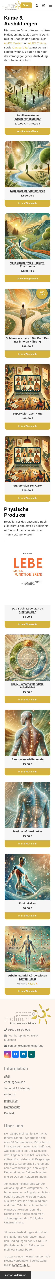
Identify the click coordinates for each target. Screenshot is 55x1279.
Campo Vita (20, 47)
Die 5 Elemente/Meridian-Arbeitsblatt (27, 685)
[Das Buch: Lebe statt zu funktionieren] (27, 572)
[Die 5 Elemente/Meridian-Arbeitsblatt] (27, 657)
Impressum (11, 1100)
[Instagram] (7, 1054)
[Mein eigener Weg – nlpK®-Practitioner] (27, 236)
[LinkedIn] (23, 1054)
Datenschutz (12, 1107)
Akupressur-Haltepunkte (28, 759)
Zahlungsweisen (14, 1082)
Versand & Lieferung (17, 1088)
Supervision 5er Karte (27, 485)
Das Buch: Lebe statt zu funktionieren (27, 610)
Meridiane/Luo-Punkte (27, 831)
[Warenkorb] (43, 5)
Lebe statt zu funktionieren (27, 190)
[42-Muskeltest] (27, 877)
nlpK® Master (13, 43)
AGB (7, 1075)
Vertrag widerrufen (15, 1275)
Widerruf (9, 1094)
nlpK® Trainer (37, 43)
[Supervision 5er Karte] (27, 459)
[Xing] (31, 1054)
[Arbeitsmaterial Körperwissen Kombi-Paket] (27, 949)
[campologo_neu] (13, 5)
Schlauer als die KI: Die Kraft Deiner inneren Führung (27, 340)
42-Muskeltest (27, 903)
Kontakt (9, 1113)
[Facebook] (15, 1054)
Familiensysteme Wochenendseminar (28, 117)
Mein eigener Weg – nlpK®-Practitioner (27, 264)
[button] (50, 5)
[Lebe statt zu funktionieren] (27, 164)
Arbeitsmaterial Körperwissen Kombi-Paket (27, 977)
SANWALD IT (21, 1264)
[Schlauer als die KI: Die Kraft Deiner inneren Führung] (27, 312)
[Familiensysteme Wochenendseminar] (27, 89)
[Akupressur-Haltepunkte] (27, 733)
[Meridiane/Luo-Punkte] (27, 805)
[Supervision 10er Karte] (27, 387)
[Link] (37, 5)
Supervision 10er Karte (27, 413)
